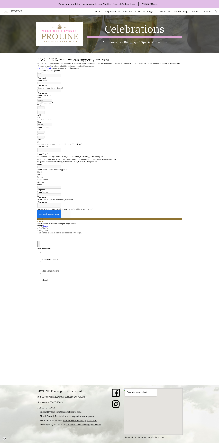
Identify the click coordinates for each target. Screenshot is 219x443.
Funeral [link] (195, 11)
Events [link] (163, 11)
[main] (134, 33)
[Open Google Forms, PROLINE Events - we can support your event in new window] (178, 59)
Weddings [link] (148, 11)
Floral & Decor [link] (129, 11)
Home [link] (98, 11)
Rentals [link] (207, 11)
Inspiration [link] (110, 11)
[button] (216, 12)
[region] (109, 4)
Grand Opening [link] (180, 11)
